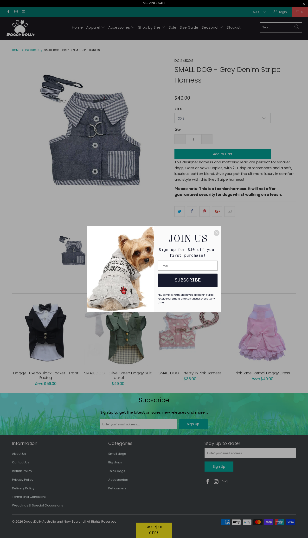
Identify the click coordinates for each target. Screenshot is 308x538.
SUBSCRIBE (188, 280)
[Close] (216, 233)
